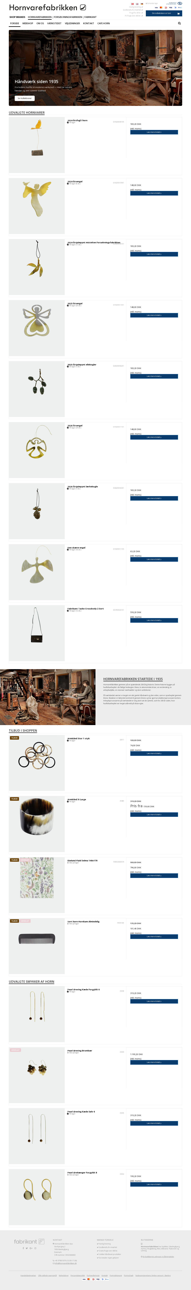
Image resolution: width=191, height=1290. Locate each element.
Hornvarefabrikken (40, 17)
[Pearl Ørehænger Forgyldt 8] (37, 1197)
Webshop (27, 23)
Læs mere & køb (154, 132)
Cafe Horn (103, 23)
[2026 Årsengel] (37, 450)
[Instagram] (35, 1248)
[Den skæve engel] (37, 572)
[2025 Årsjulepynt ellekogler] (37, 389)
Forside (14, 23)
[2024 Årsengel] (37, 206)
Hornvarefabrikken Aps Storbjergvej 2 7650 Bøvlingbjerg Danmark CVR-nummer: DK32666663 (65, 1249)
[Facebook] (23, 1248)
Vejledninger (72, 23)
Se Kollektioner (25, 98)
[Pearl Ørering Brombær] (37, 1075)
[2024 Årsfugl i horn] (37, 145)
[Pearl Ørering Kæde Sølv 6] (37, 1136)
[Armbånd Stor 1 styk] (37, 763)
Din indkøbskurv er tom (161, 13)
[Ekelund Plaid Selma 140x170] (37, 885)
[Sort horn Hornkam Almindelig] (37, 946)
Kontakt (88, 23)
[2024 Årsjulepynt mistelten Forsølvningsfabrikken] (37, 267)
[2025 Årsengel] (37, 328)
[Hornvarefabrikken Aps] (48, 7)
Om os (40, 23)
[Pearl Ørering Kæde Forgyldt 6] (37, 1014)
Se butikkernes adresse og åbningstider (158, 1256)
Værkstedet (54, 23)
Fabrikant (90, 17)
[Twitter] (27, 1248)
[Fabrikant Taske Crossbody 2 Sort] (37, 633)
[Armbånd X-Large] (37, 824)
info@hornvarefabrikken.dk (66, 1263)
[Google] (31, 1248)
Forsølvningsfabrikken (68, 17)
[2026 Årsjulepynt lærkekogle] (37, 511)
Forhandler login (152, 3)
